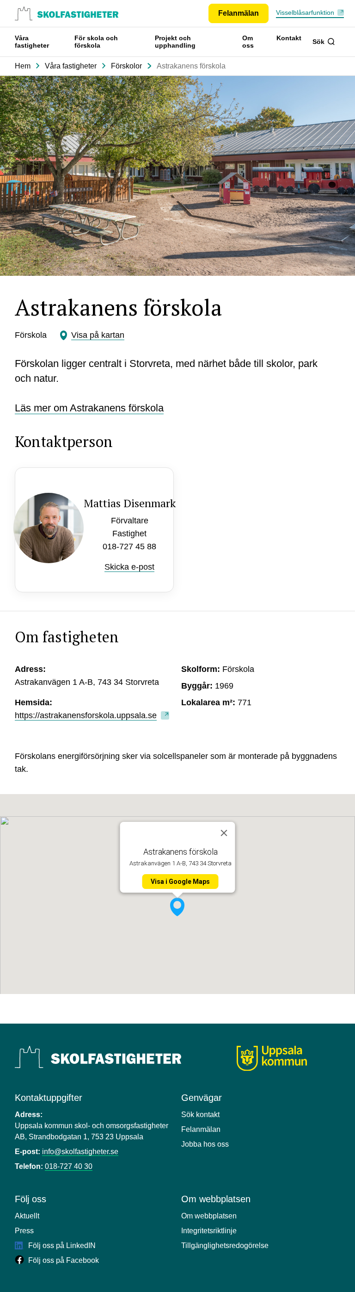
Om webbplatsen (209, 1216)
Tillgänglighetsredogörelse (225, 1245)
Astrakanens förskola (191, 66)
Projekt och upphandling (175, 41)
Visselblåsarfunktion (305, 12)
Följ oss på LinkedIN (61, 1245)
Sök (318, 41)
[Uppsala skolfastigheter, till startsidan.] (66, 13)
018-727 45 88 (129, 546)
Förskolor (126, 66)
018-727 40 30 (68, 1166)
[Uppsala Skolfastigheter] (98, 1057)
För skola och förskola (96, 41)
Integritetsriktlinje (209, 1231)
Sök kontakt (200, 1114)
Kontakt (288, 38)
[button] (177, 907)
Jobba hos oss (205, 1144)
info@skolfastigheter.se (80, 1151)
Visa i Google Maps (180, 881)
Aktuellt (27, 1216)
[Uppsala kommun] (272, 1058)
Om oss (248, 41)
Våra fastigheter (32, 41)
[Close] (224, 833)
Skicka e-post (129, 566)
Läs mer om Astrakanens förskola (89, 408)
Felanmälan (200, 1129)
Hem (23, 66)
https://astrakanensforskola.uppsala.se (86, 715)
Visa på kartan (97, 335)
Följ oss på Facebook (62, 1260)
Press (24, 1231)
